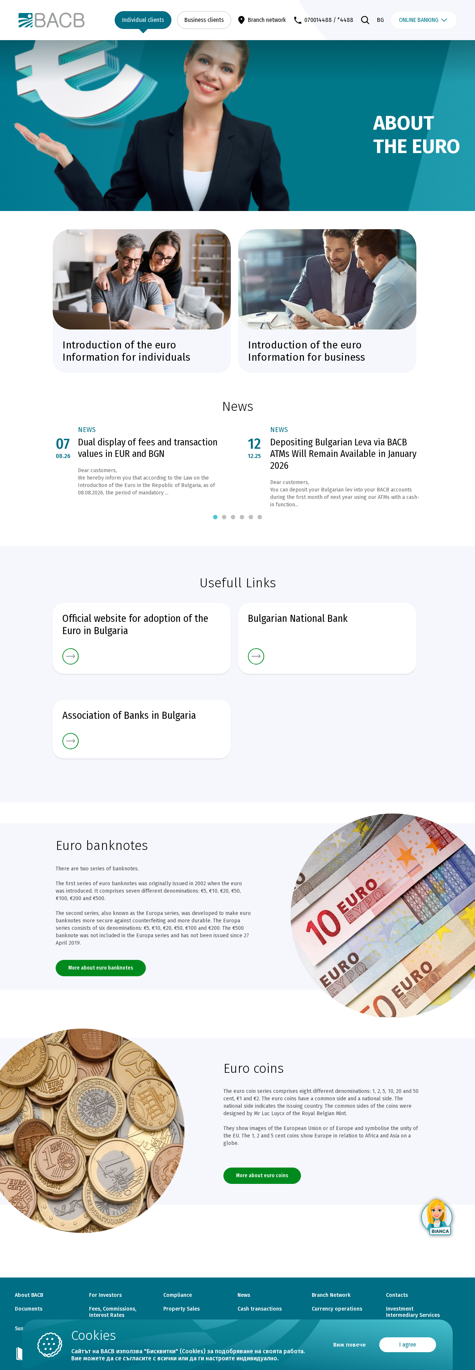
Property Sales (181, 1309)
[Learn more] (142, 656)
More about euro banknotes (100, 968)
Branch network (267, 19)
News (87, 430)
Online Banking (418, 19)
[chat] (437, 1217)
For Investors (105, 1295)
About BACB (29, 1295)
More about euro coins (262, 1175)
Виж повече (349, 1344)
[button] (215, 517)
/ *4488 (343, 19)
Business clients (204, 19)
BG (380, 19)
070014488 (318, 19)
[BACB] (52, 19)
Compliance (177, 1295)
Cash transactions (260, 1309)
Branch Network (331, 1295)
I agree (407, 1344)
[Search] (365, 20)
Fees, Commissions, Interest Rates (112, 1312)
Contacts (397, 1295)
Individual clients (143, 19)
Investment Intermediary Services (413, 1312)
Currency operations (337, 1309)
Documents (28, 1309)
